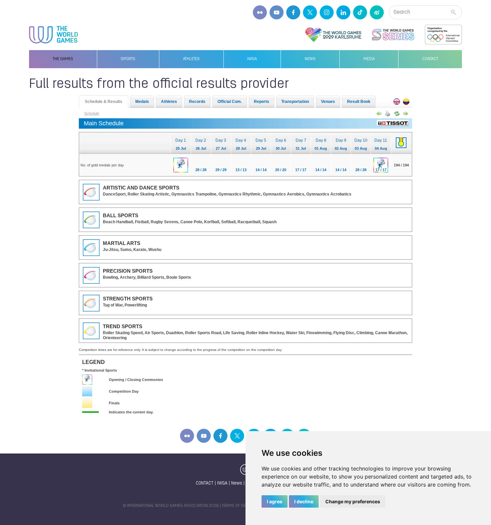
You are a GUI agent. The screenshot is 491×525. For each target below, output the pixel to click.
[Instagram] (327, 12)
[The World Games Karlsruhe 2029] (333, 35)
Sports (128, 59)
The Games (63, 59)
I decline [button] (303, 501)
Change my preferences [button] (352, 501)
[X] (310, 12)
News (310, 59)
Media (369, 59)
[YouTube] (277, 12)
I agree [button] (274, 501)
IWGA (252, 59)
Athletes (191, 59)
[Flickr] (260, 12)
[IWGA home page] (53, 34)
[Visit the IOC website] (443, 35)
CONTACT (204, 483)
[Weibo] (377, 12)
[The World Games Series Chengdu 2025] (393, 34)
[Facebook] (293, 12)
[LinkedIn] (343, 12)
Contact (430, 59)
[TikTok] (360, 12)
